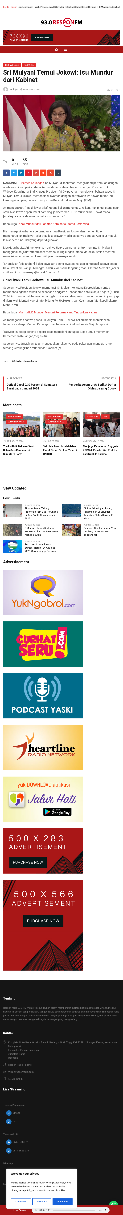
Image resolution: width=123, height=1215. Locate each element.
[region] (41, 1189)
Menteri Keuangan (32, 183)
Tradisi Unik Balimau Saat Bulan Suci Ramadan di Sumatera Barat (18, 450)
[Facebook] (6, 173)
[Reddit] (43, 173)
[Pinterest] (28, 173)
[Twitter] (14, 173)
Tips (105, 416)
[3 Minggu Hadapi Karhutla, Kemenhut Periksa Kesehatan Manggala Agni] (12, 530)
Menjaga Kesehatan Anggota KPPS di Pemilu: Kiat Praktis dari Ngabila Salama (100, 450)
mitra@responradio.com (21, 1072)
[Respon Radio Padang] (61, 22)
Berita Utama (12, 65)
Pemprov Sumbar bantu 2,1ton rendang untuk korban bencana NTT (100, 531)
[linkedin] (21, 173)
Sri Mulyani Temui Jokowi (25, 361)
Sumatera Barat (16, 421)
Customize (21, 1201)
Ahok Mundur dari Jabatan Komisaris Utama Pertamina (54, 224)
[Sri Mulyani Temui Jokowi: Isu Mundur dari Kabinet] (61, 123)
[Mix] (50, 173)
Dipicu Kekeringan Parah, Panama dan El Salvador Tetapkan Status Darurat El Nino (98, 513)
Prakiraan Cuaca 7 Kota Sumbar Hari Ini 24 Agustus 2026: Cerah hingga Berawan (41, 548)
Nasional (29, 65)
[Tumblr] (58, 173)
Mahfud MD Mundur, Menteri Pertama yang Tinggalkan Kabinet (58, 312)
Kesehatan (92, 416)
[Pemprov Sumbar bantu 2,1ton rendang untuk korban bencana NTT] (71, 530)
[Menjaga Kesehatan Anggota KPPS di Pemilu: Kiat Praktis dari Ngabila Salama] (101, 424)
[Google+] (36, 173)
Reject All (42, 1201)
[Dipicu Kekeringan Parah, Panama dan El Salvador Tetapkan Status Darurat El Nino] (71, 510)
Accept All (62, 1201)
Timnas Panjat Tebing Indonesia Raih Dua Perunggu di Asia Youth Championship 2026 (41, 513)
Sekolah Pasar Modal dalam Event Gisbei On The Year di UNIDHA (60, 450)
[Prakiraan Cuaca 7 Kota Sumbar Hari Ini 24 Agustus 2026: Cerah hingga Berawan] (12, 546)
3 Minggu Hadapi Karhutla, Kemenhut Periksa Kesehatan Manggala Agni (41, 531)
